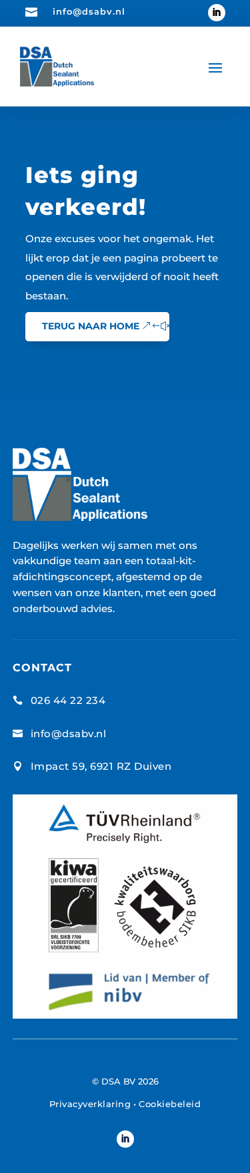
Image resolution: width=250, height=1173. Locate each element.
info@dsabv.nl (89, 11)
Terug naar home (90, 326)
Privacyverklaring (90, 1103)
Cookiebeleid (170, 1103)
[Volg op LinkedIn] (216, 12)
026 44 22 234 (68, 700)
